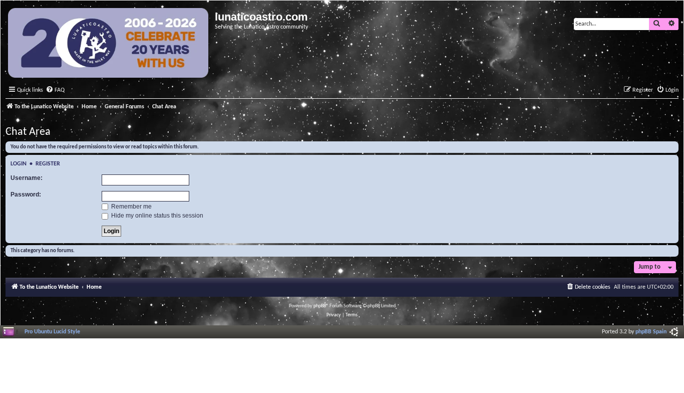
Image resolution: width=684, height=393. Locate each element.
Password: (26, 194)
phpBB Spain (650, 332)
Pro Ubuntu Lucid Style (52, 332)
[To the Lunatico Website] (109, 44)
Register (48, 164)
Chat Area (28, 132)
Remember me (131, 206)
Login (19, 164)
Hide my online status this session (156, 215)
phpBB (319, 306)
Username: (27, 177)
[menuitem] (55, 90)
